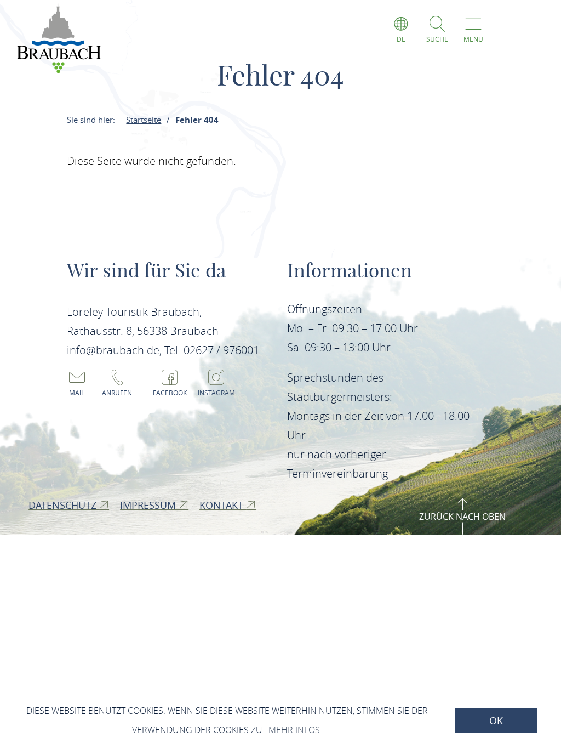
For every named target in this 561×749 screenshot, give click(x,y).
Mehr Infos (294, 730)
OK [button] (496, 720)
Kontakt (222, 505)
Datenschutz (63, 505)
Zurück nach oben (462, 516)
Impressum (149, 505)
